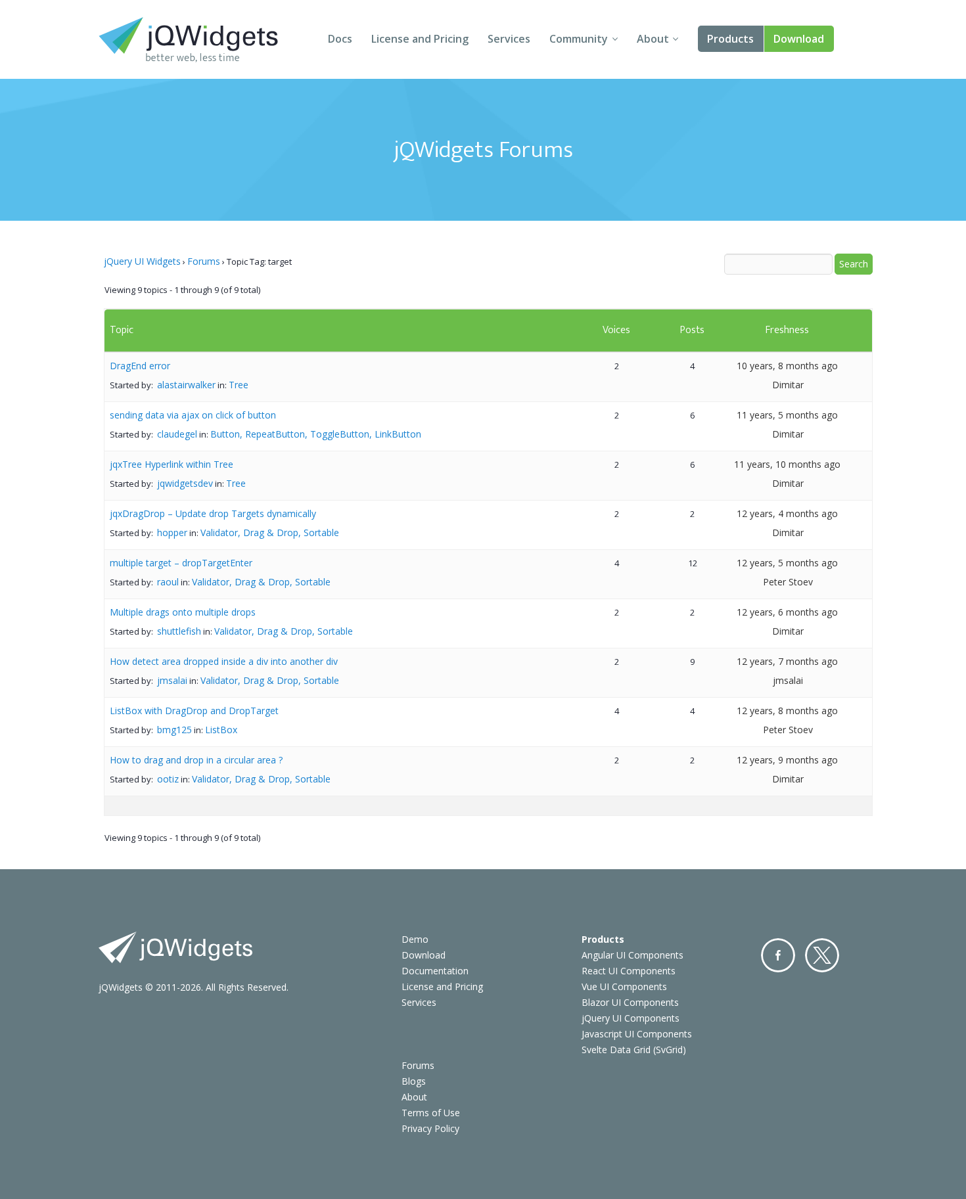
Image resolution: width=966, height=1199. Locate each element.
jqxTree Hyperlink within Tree (171, 464)
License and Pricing (420, 39)
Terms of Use (431, 1112)
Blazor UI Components (630, 1002)
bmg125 (174, 729)
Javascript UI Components (637, 1034)
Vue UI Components (624, 986)
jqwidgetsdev (185, 483)
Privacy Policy (430, 1128)
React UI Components (629, 970)
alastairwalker (186, 384)
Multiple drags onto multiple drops (183, 612)
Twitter (822, 955)
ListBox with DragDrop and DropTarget (194, 710)
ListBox (221, 729)
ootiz (168, 779)
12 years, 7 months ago (787, 661)
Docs (340, 39)
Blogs (414, 1081)
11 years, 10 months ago (787, 464)
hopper (172, 532)
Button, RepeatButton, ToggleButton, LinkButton (315, 434)
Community (578, 39)
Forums (203, 261)
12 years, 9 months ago (787, 760)
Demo (415, 939)
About (653, 39)
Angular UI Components (632, 955)
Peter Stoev (788, 582)
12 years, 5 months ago (787, 562)
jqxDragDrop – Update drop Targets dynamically (213, 513)
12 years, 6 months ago (787, 612)
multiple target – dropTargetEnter (181, 562)
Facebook (778, 955)
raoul (168, 582)
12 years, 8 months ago (787, 710)
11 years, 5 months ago (787, 415)
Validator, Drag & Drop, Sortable (269, 532)
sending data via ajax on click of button (193, 415)
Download (798, 39)
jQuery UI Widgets (142, 261)
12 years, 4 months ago (787, 513)
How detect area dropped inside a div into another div (224, 661)
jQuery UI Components (630, 1018)
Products (730, 39)
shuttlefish (179, 631)
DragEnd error (140, 365)
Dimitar (788, 384)
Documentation (435, 970)
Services (509, 39)
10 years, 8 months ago (787, 365)
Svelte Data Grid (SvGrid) (634, 1049)
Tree (238, 384)
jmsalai (172, 680)
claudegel (177, 434)
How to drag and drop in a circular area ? (196, 760)
